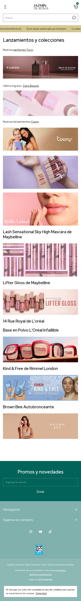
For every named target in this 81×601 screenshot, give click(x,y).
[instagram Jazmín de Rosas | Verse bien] (30, 531)
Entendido (41, 593)
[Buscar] (73, 17)
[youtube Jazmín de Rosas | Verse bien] (40, 531)
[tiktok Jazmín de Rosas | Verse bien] (50, 531)
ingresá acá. (61, 570)
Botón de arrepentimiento (40, 574)
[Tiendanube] (40, 580)
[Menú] (6, 7)
